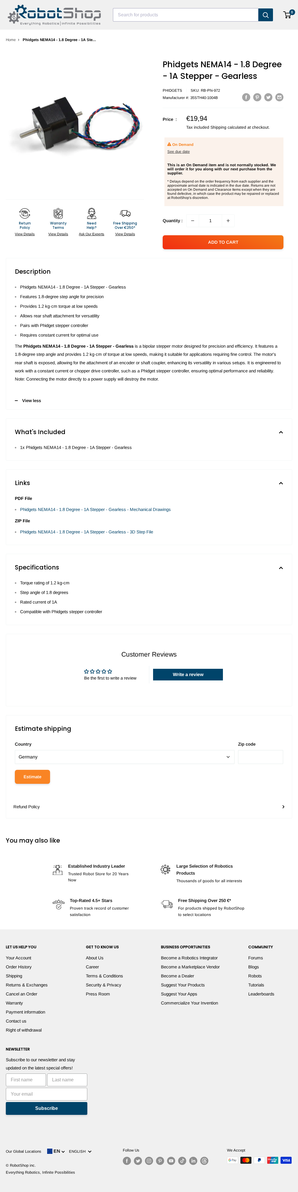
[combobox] (185, 15)
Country (23, 744)
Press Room (98, 993)
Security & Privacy (103, 984)
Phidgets (172, 90)
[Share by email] (279, 97)
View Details (25, 234)
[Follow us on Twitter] (138, 1161)
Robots (255, 975)
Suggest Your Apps (179, 993)
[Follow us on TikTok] (182, 1161)
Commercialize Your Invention (189, 1002)
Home (11, 40)
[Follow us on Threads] (204, 1161)
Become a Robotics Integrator (189, 957)
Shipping (14, 975)
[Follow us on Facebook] (127, 1161)
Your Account (18, 957)
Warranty (14, 1002)
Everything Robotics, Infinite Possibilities (40, 1172)
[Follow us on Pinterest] (160, 1161)
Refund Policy (26, 806)
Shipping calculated (228, 127)
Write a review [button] (188, 674)
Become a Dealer (177, 975)
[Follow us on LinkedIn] (193, 1161)
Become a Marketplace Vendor (190, 966)
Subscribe (46, 1108)
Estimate (32, 776)
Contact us (16, 1020)
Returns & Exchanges (27, 984)
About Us (95, 957)
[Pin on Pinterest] (257, 97)
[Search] (265, 14)
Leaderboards (261, 993)
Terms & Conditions (104, 975)
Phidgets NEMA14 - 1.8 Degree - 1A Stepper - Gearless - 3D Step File (86, 531)
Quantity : (173, 220)
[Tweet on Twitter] (268, 97)
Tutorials (256, 984)
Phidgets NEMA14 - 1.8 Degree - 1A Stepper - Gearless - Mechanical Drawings (95, 509)
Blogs (253, 966)
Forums (255, 957)
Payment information (25, 1011)
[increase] (228, 221)
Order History (19, 966)
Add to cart (223, 242)
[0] (287, 14)
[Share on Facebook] (246, 97)
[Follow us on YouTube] (171, 1161)
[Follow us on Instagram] (149, 1161)
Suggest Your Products (183, 984)
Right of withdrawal (24, 1029)
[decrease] (193, 221)
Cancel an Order (21, 993)
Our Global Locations (23, 1151)
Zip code (247, 744)
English (78, 1151)
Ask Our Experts (91, 234)
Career (92, 966)
